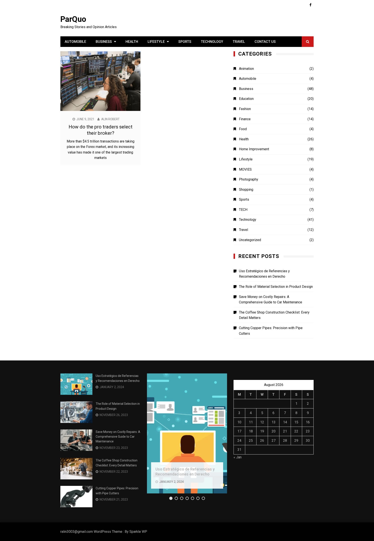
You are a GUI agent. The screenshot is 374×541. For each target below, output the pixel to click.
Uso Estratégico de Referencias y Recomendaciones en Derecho (264, 274)
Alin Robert (110, 119)
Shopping (246, 189)
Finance (245, 119)
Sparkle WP (138, 532)
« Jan (238, 457)
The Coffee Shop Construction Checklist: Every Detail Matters (274, 315)
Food (243, 129)
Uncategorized (250, 240)
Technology (212, 42)
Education (246, 99)
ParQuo (73, 19)
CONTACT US (265, 42)
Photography (248, 179)
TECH (243, 210)
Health (132, 42)
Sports (184, 42)
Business (104, 42)
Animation (246, 69)
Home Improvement (254, 149)
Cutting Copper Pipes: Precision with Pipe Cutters (271, 331)
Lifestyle (156, 42)
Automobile (75, 42)
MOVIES (245, 169)
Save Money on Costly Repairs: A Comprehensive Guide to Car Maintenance (270, 299)
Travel (239, 42)
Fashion (245, 109)
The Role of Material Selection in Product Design (276, 287)
